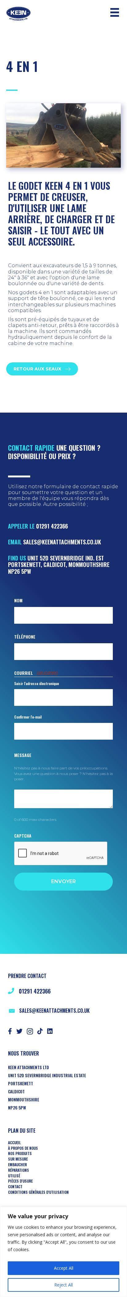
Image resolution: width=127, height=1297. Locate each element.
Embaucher (17, 1164)
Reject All (63, 1285)
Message (22, 755)
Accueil (14, 1142)
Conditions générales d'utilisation (38, 1192)
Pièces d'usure (20, 1181)
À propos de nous (23, 1148)
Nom (18, 600)
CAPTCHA (22, 835)
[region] (63, 1252)
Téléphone (24, 636)
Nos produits (20, 1153)
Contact (15, 1186)
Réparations (18, 1170)
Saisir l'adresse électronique (36, 683)
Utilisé (14, 1175)
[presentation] (61, 854)
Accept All (63, 1268)
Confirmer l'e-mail (28, 716)
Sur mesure (18, 1159)
